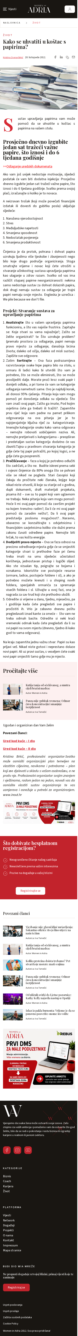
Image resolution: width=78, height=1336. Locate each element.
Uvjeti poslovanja (12, 1305)
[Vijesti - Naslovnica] (39, 9)
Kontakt (8, 1240)
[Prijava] (70, 9)
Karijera (8, 1186)
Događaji (9, 1225)
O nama (8, 1235)
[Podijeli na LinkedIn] (61, 57)
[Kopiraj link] (67, 57)
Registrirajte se (30, 891)
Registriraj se (16, 1287)
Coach (7, 1181)
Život (37, 22)
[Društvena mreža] (7, 1150)
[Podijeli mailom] (73, 57)
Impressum (10, 1245)
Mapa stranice (12, 1250)
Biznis (7, 1176)
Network (9, 1220)
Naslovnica (11, 22)
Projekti (8, 1230)
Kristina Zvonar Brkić (13, 57)
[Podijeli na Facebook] (55, 57)
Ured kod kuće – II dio (19, 748)
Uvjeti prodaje (11, 1311)
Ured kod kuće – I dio (19, 741)
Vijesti (7, 1215)
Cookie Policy (10, 1323)
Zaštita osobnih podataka (17, 1317)
